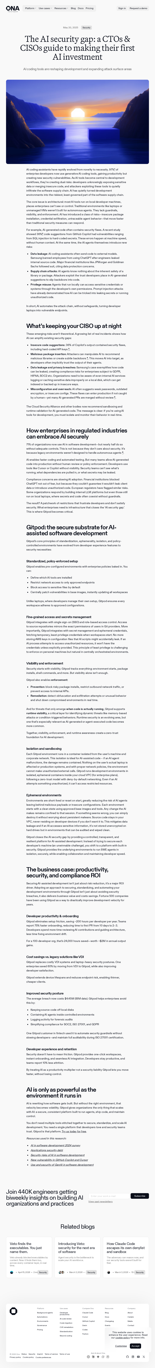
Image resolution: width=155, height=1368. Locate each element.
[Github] (127, 1356)
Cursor (85, 1317)
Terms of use (64, 1354)
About (130, 1313)
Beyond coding (66, 1336)
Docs (81, 8)
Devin (84, 1325)
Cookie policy (28, 1357)
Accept (135, 1346)
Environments (42, 1321)
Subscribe (139, 1195)
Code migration (66, 1323)
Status (24, 1354)
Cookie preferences (43, 1357)
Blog (73, 8)
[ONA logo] (13, 8)
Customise (121, 1346)
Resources (60, 8)
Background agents (45, 1313)
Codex (85, 1330)
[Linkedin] (132, 1356)
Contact (131, 1325)
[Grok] (102, 1356)
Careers (131, 1317)
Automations (42, 1317)
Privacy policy (15, 1357)
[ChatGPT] (88, 1356)
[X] (143, 1356)
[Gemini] (98, 1356)
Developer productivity (64, 1313)
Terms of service (51, 1354)
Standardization (66, 1331)
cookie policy (122, 1337)
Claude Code (87, 1313)
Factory (85, 1334)
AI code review (65, 1319)
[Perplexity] (107, 1356)
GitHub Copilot (88, 1321)
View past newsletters (100, 1201)
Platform (29, 8)
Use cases (44, 8)
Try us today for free (74, 1131)
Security (32, 1354)
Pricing (89, 8)
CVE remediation (66, 1327)
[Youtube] (138, 1356)
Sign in (122, 8)
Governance (42, 1325)
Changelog (109, 1321)
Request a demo (138, 8)
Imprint (40, 1354)
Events (107, 1325)
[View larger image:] (77, 122)
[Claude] (93, 1356)
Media (130, 1321)
